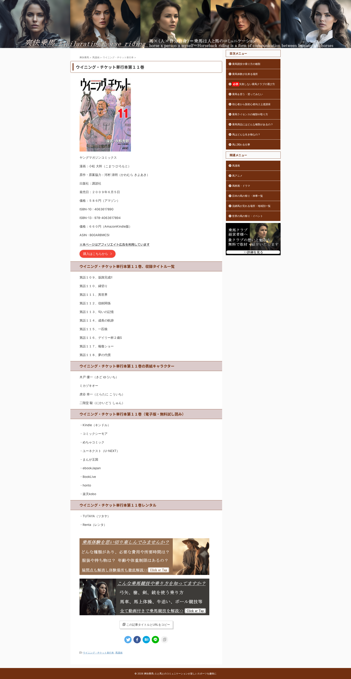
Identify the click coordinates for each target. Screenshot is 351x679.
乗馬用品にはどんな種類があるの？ (252, 124)
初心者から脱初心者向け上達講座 (251, 104)
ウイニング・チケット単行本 (98, 652)
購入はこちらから (95, 254)
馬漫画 (118, 652)
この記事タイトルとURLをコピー (148, 624)
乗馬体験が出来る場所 (245, 73)
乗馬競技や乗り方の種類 (246, 63)
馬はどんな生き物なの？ (246, 134)
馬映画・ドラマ (241, 185)
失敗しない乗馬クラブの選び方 (257, 84)
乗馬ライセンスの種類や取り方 (250, 114)
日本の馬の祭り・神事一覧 (247, 195)
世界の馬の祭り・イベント (247, 215)
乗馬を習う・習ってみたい (247, 94)
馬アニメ (237, 175)
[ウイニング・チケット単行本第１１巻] (146, 639)
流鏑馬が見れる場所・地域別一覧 (251, 205)
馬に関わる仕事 (241, 144)
